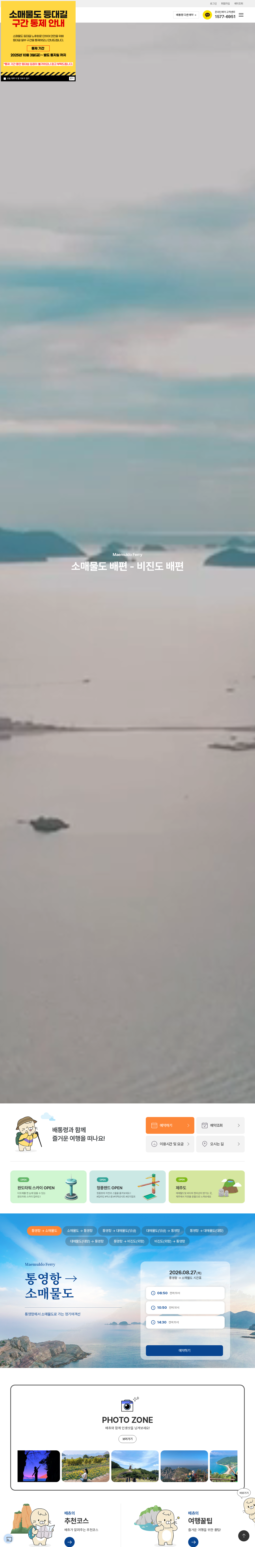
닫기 (72, 78)
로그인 (213, 3)
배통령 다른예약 (184, 15)
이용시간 (171, 1144)
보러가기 (127, 1439)
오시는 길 (217, 1144)
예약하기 (166, 1125)
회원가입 (225, 3)
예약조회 (238, 3)
